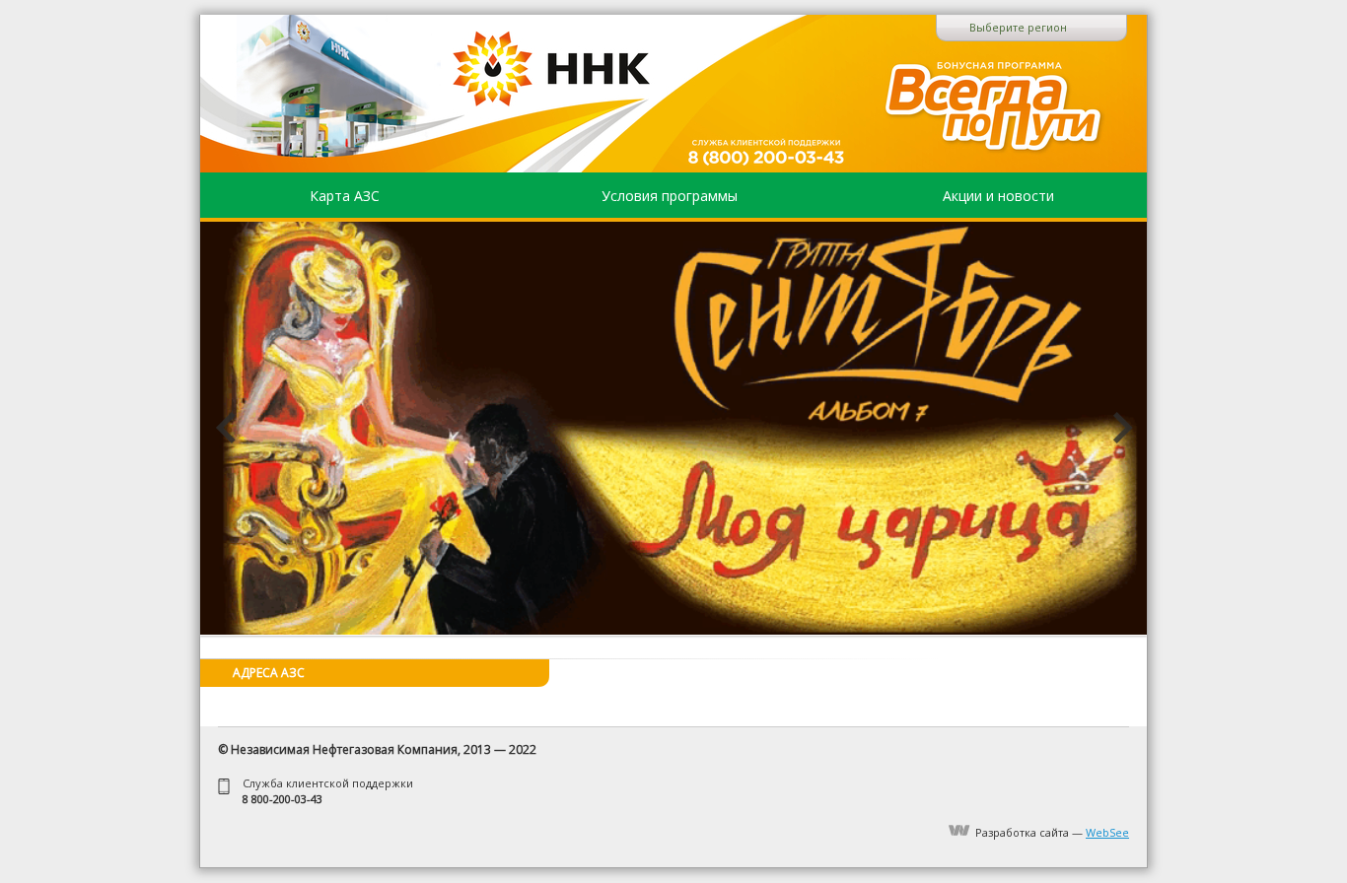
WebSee (1107, 832)
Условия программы (670, 195)
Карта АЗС (345, 195)
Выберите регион (1018, 27)
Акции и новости (998, 195)
